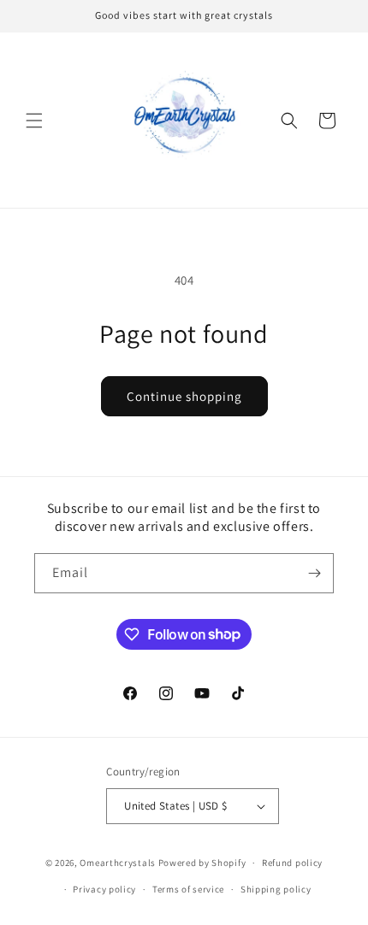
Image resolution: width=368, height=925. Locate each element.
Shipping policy (276, 889)
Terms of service (188, 889)
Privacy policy (104, 889)
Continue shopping (184, 396)
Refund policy (292, 863)
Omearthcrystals (118, 863)
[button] (34, 120)
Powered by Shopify (202, 863)
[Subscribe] (314, 573)
